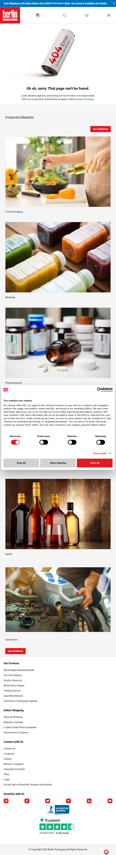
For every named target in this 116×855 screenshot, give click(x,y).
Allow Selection (58, 463)
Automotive (11, 639)
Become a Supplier (14, 764)
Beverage (10, 297)
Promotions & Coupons (16, 732)
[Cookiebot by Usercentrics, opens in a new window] (99, 389)
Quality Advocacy (13, 680)
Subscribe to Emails (14, 769)
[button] (65, 15)
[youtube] (110, 800)
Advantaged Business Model (19, 670)
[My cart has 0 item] (87, 15)
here (29, 99)
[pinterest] (68, 800)
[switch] (43, 442)
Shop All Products (13, 717)
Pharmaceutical (13, 382)
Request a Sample (13, 722)
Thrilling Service (12, 690)
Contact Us (9, 748)
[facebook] (26, 800)
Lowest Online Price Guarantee (20, 727)
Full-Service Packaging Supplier (20, 701)
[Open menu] (109, 15)
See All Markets (100, 129)
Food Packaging (14, 211)
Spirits (8, 554)
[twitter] (47, 800)
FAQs (6, 774)
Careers (8, 758)
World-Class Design (14, 685)
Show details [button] (100, 453)
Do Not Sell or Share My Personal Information (28, 784)
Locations (9, 753)
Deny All (21, 463)
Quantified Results (13, 695)
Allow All (94, 463)
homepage (88, 99)
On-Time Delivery (13, 675)
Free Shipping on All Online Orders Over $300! (27, 3)
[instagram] (6, 800)
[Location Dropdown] (39, 15)
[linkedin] (89, 800)
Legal (7, 779)
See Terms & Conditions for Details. (89, 3)
